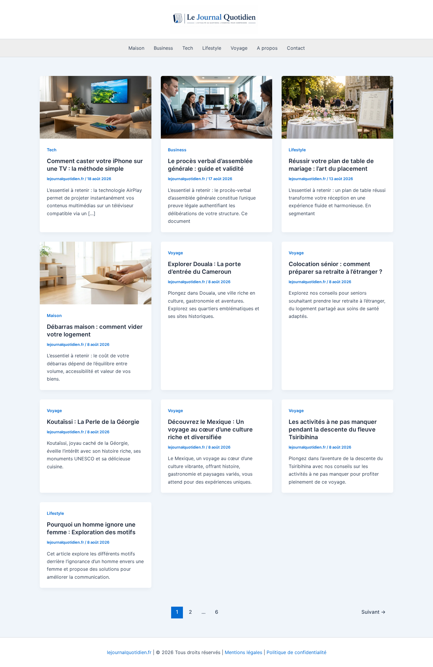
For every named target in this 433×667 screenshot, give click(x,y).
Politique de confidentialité (296, 652)
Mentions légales (243, 652)
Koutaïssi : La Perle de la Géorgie (93, 421)
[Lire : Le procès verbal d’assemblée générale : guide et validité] (216, 107)
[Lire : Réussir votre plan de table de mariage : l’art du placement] (337, 107)
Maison (136, 48)
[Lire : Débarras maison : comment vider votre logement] (95, 272)
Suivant (373, 612)
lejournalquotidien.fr (129, 652)
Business (163, 48)
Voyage (239, 48)
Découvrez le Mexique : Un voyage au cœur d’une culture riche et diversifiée (210, 429)
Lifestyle (211, 48)
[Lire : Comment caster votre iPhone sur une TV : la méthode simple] (95, 107)
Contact (296, 48)
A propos (267, 48)
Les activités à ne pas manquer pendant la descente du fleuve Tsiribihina (333, 429)
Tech (187, 48)
